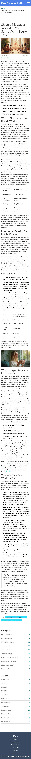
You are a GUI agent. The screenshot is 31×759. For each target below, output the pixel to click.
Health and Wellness (7, 634)
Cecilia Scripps (5, 58)
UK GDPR (15, 747)
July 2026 (4, 683)
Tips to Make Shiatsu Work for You (13, 114)
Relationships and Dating (8, 661)
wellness (18, 620)
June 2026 (4, 687)
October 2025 (5, 717)
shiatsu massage (10, 617)
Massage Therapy (6, 638)
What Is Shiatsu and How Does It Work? (14, 105)
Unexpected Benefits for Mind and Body (14, 108)
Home (3, 8)
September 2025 (6, 721)
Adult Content (5, 650)
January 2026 (5, 706)
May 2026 (4, 691)
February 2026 (5, 702)
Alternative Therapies (7, 642)
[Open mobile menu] (28, 3)
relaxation (11, 620)
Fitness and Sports (6, 669)
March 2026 (5, 698)
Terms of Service (15, 742)
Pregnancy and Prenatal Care (9, 657)
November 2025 (6, 714)
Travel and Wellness (7, 653)
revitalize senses (21, 617)
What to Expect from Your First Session (14, 111)
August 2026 (5, 679)
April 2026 (4, 695)
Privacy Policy (15, 745)
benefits (8, 471)
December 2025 (6, 710)
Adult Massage (5, 646)
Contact (15, 750)
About (15, 739)
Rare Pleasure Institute (13, 3)
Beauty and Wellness (7, 665)
